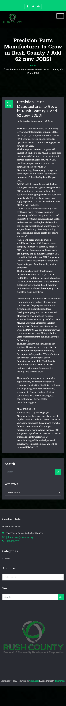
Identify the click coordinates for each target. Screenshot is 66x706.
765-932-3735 (12, 541)
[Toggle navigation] (60, 15)
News (50, 121)
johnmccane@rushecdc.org (19, 537)
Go (58, 471)
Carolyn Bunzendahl (31, 121)
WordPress (34, 681)
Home (33, 65)
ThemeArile (60, 681)
